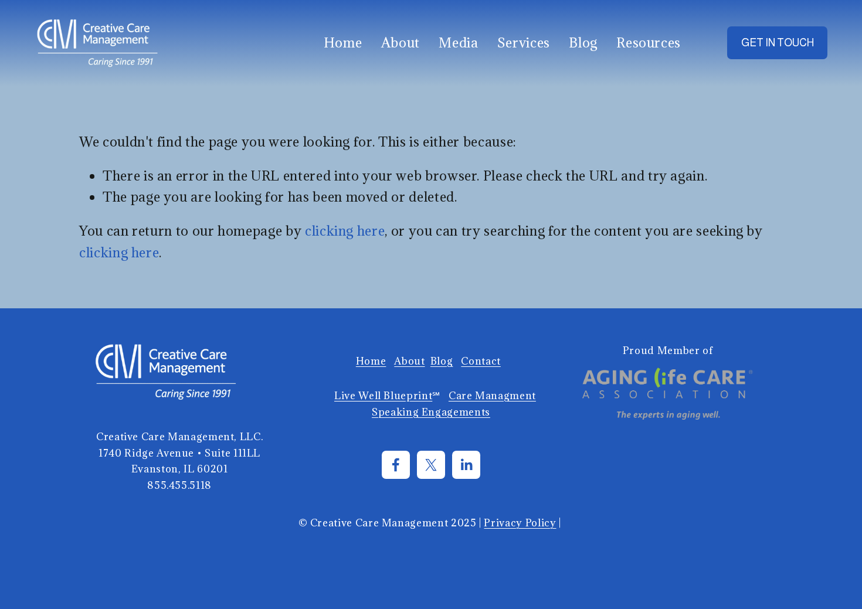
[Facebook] (396, 465)
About (400, 42)
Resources (648, 42)
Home (343, 42)
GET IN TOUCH (777, 43)
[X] (431, 465)
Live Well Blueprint (383, 395)
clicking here (345, 230)
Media (458, 42)
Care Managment (492, 395)
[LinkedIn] (466, 465)
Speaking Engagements (431, 412)
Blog (583, 42)
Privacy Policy (520, 522)
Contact (481, 361)
